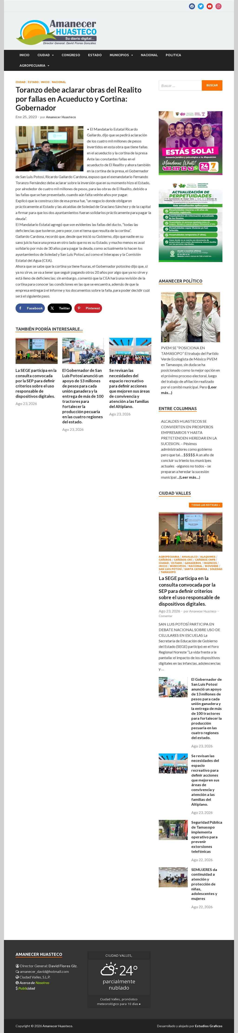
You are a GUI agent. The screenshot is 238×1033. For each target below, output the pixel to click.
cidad (26, 988)
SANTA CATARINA (195, 569)
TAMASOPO (168, 572)
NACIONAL (149, 55)
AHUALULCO (190, 556)
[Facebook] (192, 6)
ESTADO (95, 55)
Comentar (165, 616)
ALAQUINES (207, 556)
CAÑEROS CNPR (205, 559)
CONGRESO (71, 55)
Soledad (216, 569)
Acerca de (34, 982)
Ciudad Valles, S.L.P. (34, 977)
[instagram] (218, 6)
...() (188, 477)
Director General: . (48, 966)
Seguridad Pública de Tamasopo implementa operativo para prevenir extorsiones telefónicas (206, 836)
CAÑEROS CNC (183, 559)
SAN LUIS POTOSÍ (170, 569)
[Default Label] (201, 6)
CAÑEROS (165, 559)
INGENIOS (210, 563)
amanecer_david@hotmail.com (44, 971)
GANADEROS (193, 563)
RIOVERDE (211, 566)
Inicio (25, 55)
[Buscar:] (190, 85)
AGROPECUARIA (32, 65)
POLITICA (173, 55)
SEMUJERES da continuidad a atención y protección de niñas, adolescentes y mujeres (204, 884)
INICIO (45, 82)
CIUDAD (43, 55)
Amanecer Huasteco (61, 117)
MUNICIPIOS (119, 55)
